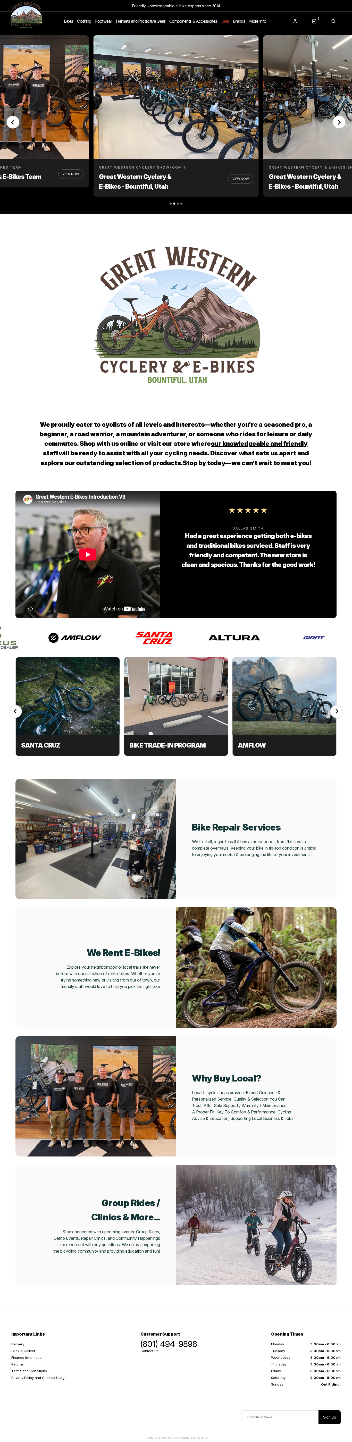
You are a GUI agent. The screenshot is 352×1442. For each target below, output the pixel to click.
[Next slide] (339, 122)
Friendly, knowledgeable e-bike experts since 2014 (176, 6)
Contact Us (149, 1351)
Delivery (17, 1344)
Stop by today (204, 463)
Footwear (103, 21)
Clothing (84, 21)
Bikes (68, 21)
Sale (225, 21)
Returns (17, 1364)
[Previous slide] (12, 122)
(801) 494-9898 (168, 1344)
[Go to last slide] (15, 711)
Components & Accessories (193, 21)
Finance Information (27, 1357)
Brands (239, 21)
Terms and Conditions (29, 1371)
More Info (257, 21)
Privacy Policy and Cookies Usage (38, 1378)
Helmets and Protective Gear (140, 21)
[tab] (171, 204)
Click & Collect (23, 1351)
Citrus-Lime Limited (194, 1437)
